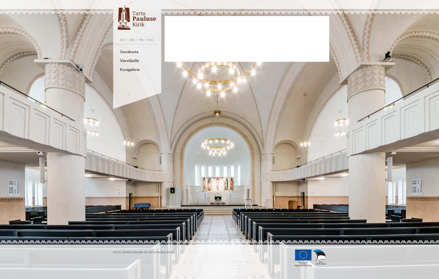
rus (150, 40)
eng (132, 40)
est (122, 40)
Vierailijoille (129, 60)
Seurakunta (129, 51)
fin (141, 40)
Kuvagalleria (130, 69)
